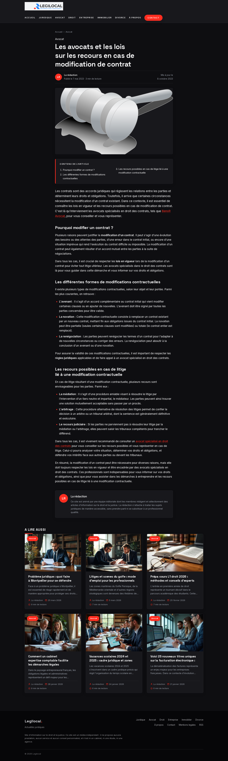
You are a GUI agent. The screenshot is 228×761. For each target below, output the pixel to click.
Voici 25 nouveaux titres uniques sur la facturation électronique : (173, 658)
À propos (135, 17)
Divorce (120, 17)
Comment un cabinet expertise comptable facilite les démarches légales (48, 660)
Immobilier (104, 17)
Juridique (45, 17)
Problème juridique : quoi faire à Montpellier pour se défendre (49, 579)
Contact (153, 18)
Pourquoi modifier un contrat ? (79, 170)
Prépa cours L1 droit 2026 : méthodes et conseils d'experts (172, 579)
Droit (72, 17)
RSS (201, 725)
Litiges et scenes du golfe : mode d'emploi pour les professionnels (112, 579)
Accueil (30, 17)
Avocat (60, 17)
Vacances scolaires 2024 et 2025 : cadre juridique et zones (110, 658)
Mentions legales (187, 725)
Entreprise (86, 17)
